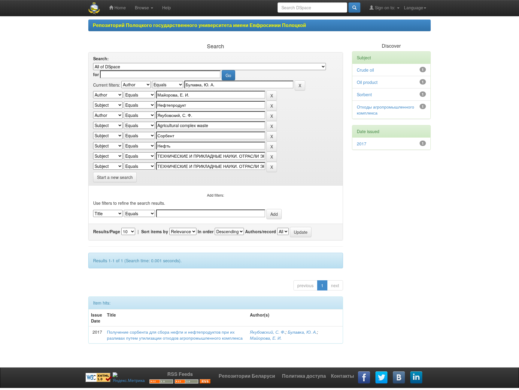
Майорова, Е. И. (266, 338)
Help (166, 7)
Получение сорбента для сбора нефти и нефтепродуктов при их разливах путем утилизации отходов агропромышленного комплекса (175, 335)
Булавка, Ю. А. (302, 332)
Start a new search (115, 177)
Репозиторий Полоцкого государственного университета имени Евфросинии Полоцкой (199, 25)
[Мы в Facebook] (364, 377)
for (96, 74)
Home (119, 7)
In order (206, 231)
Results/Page (106, 231)
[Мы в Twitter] (381, 377)
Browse (142, 7)
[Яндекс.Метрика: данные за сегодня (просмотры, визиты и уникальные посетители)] (129, 377)
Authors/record (260, 231)
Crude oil (365, 70)
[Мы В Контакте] (399, 377)
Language (413, 7)
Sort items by (154, 231)
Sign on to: (385, 7)
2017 (361, 144)
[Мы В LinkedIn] (416, 377)
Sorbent (364, 94)
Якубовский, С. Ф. (267, 332)
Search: (101, 58)
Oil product (367, 82)
